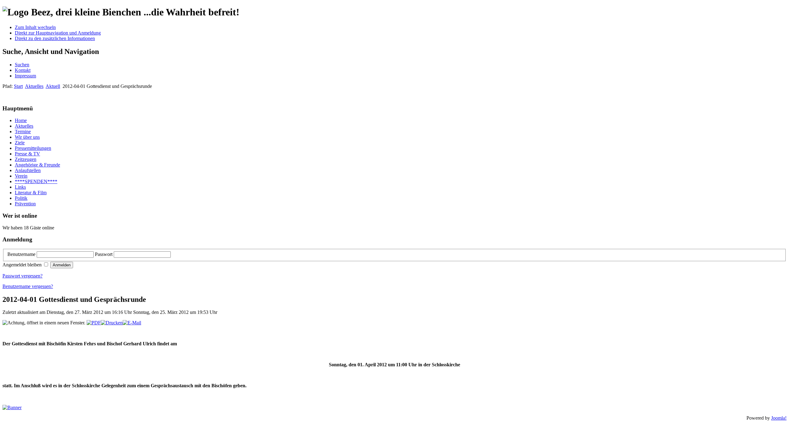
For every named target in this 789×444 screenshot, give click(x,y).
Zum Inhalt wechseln (35, 27)
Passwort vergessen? (22, 275)
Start (18, 86)
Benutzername (22, 254)
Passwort (104, 254)
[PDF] (94, 322)
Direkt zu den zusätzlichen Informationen (55, 38)
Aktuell (53, 86)
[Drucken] (112, 322)
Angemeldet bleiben (22, 264)
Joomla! (779, 418)
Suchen (22, 64)
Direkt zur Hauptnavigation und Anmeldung (58, 32)
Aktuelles (34, 86)
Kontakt (23, 70)
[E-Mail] (132, 322)
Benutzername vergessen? (27, 286)
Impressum (25, 75)
